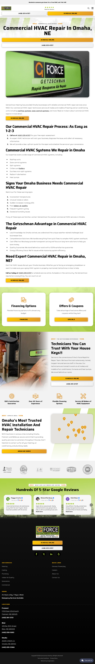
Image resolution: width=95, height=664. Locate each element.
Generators (6, 581)
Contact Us (56, 577)
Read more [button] (39, 512)
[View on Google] (8, 499)
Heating (4, 566)
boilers (22, 168)
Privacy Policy (53, 658)
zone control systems (40, 111)
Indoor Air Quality (8, 577)
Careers (54, 570)
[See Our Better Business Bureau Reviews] (39, 469)
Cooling (4, 570)
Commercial (6, 585)
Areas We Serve (24, 451)
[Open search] (88, 8)
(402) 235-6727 (24, 135)
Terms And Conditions (43, 658)
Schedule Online (17, 118)
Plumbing (5, 574)
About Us (55, 574)
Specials (71, 319)
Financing (24, 319)
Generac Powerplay (59, 566)
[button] (3, 504)
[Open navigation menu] (92, 8)
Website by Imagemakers (47, 661)
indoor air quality (21, 206)
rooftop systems (24, 111)
